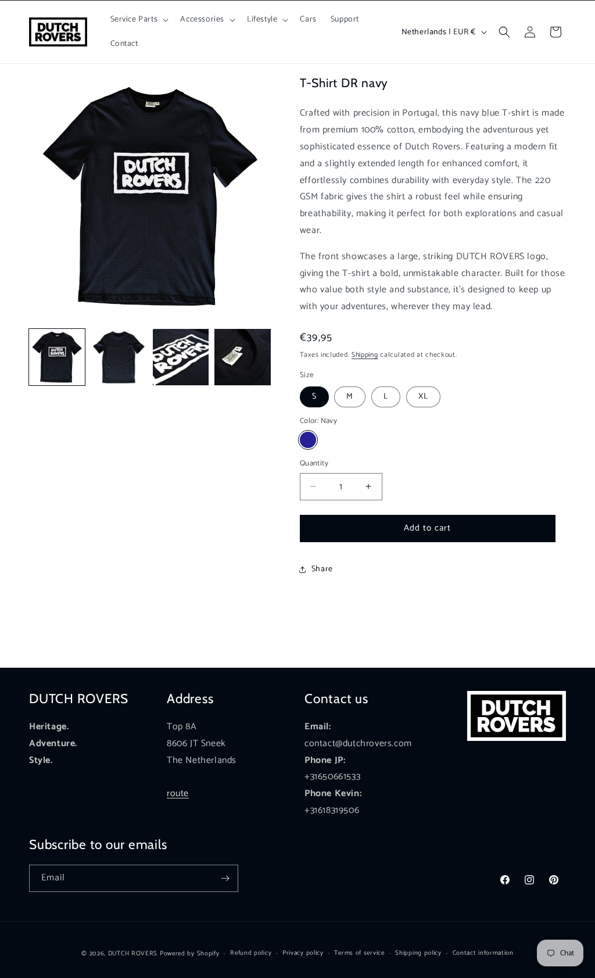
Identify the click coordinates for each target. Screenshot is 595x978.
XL (423, 396)
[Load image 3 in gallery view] (181, 357)
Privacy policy (303, 953)
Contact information (483, 953)
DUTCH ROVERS (134, 953)
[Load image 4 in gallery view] (242, 357)
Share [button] (322, 569)
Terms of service (359, 953)
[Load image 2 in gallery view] (118, 357)
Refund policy (250, 953)
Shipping (365, 354)
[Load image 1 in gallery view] (57, 357)
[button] (138, 20)
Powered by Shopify (190, 953)
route (178, 793)
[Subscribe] (225, 878)
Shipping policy (418, 953)
